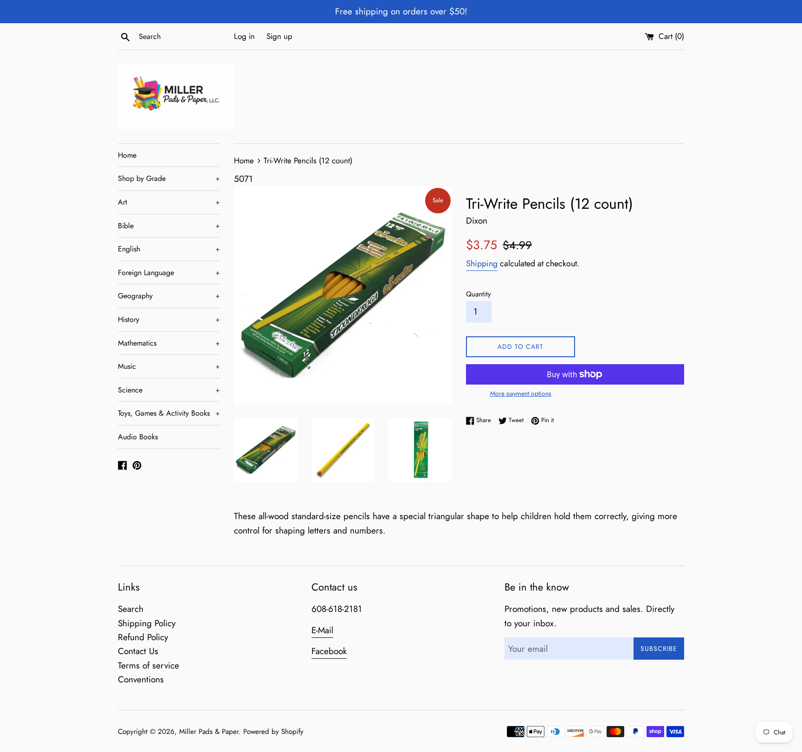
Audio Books (138, 436)
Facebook (329, 651)
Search (130, 609)
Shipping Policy (146, 623)
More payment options (520, 393)
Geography (169, 295)
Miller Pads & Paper (209, 731)
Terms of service (148, 665)
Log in (244, 36)
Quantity (478, 294)
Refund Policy (143, 637)
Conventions (141, 679)
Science (169, 390)
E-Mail (322, 630)
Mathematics (169, 343)
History (169, 319)
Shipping (482, 263)
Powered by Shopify (273, 731)
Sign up (279, 36)
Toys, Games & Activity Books (169, 413)
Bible (169, 225)
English (169, 249)
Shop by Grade (169, 178)
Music (169, 366)
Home (127, 155)
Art (169, 202)
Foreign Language (169, 272)
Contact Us (138, 651)
